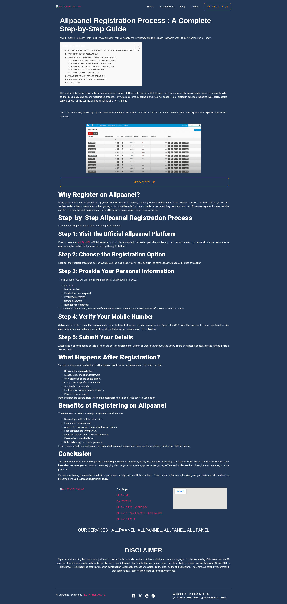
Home (150, 6)
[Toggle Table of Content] (135, 46)
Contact (195, 6)
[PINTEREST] (153, 596)
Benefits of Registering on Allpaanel (87, 79)
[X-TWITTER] (140, 596)
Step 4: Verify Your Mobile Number (88, 70)
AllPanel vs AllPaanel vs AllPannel (140, 513)
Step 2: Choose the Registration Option (92, 64)
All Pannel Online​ (94, 594)
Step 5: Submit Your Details (86, 73)
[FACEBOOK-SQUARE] (134, 596)
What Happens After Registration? (86, 76)
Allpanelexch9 (166, 6)
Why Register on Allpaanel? (83, 54)
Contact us (124, 501)
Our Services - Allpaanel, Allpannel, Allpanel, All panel (143, 530)
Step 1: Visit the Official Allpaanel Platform (94, 60)
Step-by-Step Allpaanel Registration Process (92, 57)
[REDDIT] (146, 596)
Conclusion (74, 82)
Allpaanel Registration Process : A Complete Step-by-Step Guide (101, 50)
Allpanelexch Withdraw (132, 507)
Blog (182, 6)
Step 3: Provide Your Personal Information (93, 67)
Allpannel (84, 242)
